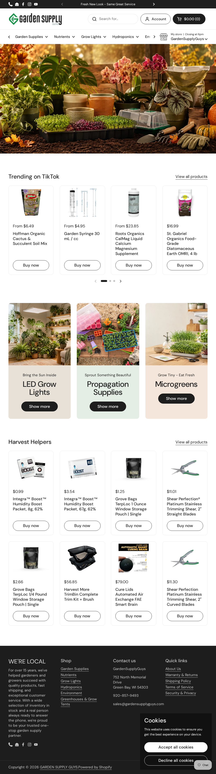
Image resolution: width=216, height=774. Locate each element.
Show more (39, 406)
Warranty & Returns (181, 675)
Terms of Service (179, 687)
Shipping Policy (178, 681)
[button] (189, 19)
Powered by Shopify (95, 767)
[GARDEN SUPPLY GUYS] (35, 19)
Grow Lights (71, 681)
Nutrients (69, 675)
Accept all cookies (175, 747)
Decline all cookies (176, 760)
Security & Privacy (180, 693)
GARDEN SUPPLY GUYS (59, 767)
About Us (173, 668)
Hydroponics (71, 687)
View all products (192, 176)
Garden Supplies (75, 668)
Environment (71, 693)
